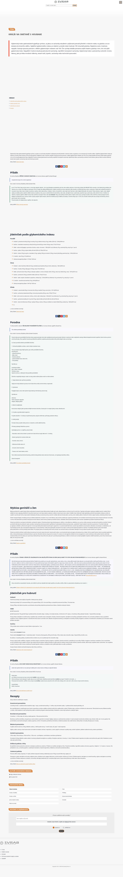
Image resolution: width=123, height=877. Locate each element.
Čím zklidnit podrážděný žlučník (23, 463)
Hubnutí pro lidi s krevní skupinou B (24, 649)
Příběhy (64, 792)
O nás (3, 849)
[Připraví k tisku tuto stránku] (66, 167)
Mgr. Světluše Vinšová (16, 774)
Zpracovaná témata (67, 796)
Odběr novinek (5, 852)
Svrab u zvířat (12, 796)
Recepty (12, 108)
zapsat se (57, 827)
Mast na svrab (12, 803)
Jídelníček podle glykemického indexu (18, 101)
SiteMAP (4, 858)
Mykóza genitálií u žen (15, 103)
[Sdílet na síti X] (59, 167)
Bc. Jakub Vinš (14, 777)
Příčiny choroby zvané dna (22, 204)
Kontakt (64, 800)
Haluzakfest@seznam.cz (91, 575)
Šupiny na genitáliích (20, 543)
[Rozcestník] (120, 2)
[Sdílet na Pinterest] (61, 167)
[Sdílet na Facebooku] (56, 167)
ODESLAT (61, 831)
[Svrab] (61, 3)
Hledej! (74, 5)
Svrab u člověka (13, 792)
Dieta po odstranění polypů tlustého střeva (25, 764)
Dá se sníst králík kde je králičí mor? (24, 690)
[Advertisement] (38, 16)
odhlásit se (67, 827)
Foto (63, 789)
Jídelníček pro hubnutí (15, 105)
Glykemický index (20, 162)
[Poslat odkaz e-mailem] (64, 167)
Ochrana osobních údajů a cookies (10, 856)
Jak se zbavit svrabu (14, 800)
